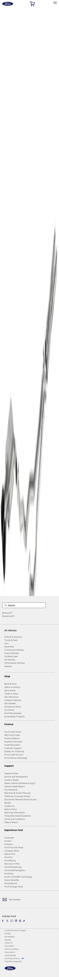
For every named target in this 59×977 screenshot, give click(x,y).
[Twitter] (7, 921)
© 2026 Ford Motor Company (15, 930)
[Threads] (20, 921)
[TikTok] (24, 921)
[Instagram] (16, 921)
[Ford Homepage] (10, 970)
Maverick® (8, 616)
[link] (8, 934)
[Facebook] (3, 921)
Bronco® (7, 612)
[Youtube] (11, 921)
